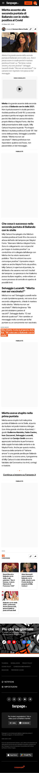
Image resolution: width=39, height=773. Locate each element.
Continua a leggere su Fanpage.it (19, 474)
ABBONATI (28, 3)
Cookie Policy (6, 666)
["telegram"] (29, 642)
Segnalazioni (15, 663)
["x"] (19, 642)
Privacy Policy (27, 663)
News (3, 551)
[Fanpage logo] (12, 3)
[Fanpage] (19, 706)
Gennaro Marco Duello (20, 29)
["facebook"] (24, 642)
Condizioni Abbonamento (22, 666)
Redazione (5, 670)
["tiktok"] (4, 642)
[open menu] (2, 3)
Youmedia (5, 663)
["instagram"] (9, 642)
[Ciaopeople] (19, 767)
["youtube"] (14, 642)
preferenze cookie (17, 670)
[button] (35, 29)
